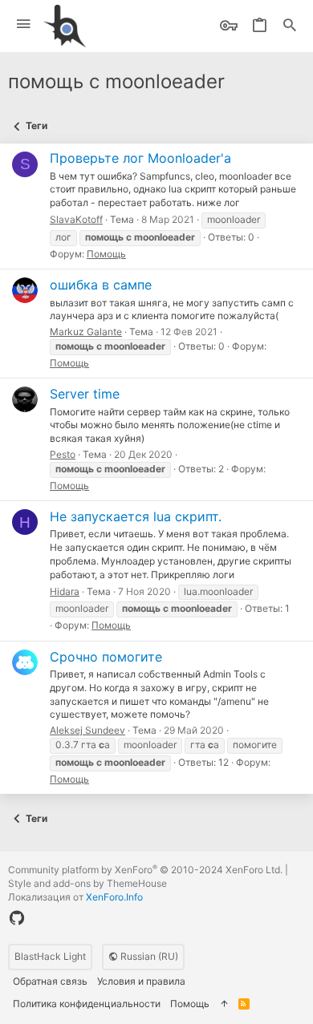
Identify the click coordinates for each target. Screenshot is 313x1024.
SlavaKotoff (76, 219)
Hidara (64, 591)
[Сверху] (224, 1004)
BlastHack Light (50, 956)
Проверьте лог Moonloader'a (140, 158)
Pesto (62, 454)
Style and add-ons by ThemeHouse (87, 883)
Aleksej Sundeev (87, 730)
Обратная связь (50, 981)
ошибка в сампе (101, 285)
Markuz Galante (86, 332)
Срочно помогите (106, 657)
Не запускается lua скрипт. (136, 516)
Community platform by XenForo (145, 870)
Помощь (106, 254)
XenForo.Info (114, 897)
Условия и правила (141, 981)
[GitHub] (17, 918)
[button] (23, 24)
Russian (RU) (148, 956)
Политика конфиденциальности (87, 1004)
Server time (85, 394)
